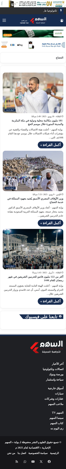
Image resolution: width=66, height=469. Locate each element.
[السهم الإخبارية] (33, 20)
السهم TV (57, 412)
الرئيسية (54, 453)
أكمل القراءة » (50, 145)
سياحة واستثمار (54, 379)
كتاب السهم (56, 423)
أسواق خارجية (55, 388)
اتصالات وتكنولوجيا (53, 369)
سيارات (59, 393)
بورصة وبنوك (56, 374)
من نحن (11, 453)
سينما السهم (56, 417)
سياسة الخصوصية (38, 453)
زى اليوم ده (57, 428)
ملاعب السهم (55, 404)
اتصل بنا (22, 453)
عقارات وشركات (54, 398)
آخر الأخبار (57, 363)
